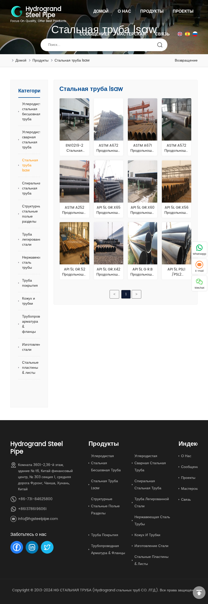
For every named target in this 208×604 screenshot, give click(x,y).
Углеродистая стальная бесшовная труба (33, 111)
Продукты (152, 11)
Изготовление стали (33, 347)
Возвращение (186, 60)
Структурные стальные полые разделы (32, 213)
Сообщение (94, 34)
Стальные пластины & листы (30, 368)
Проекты (183, 11)
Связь (162, 34)
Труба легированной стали (33, 239)
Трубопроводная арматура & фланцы (36, 324)
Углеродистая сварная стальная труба (33, 139)
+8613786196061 (32, 509)
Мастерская (131, 34)
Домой (101, 11)
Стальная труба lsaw (72, 60)
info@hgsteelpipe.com (38, 519)
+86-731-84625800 (35, 499)
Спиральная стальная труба (32, 188)
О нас (124, 11)
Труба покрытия (30, 283)
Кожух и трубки (28, 301)
